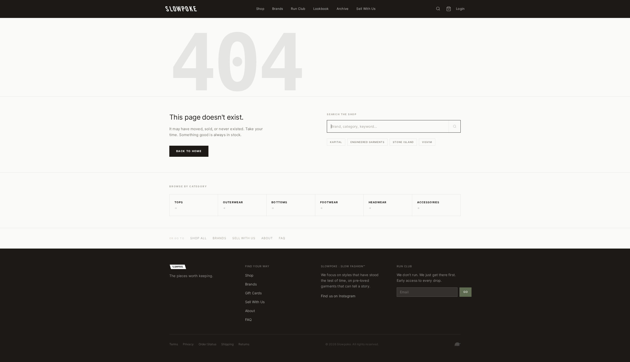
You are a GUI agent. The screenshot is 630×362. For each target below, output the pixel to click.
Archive (343, 9)
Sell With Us (366, 9)
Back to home (189, 151)
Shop (260, 9)
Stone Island (403, 142)
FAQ (282, 238)
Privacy (188, 344)
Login (460, 9)
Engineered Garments (367, 142)
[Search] (438, 8)
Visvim (427, 142)
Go (465, 292)
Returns (243, 344)
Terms (173, 344)
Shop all (198, 238)
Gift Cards (253, 293)
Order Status (207, 344)
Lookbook (321, 9)
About (267, 238)
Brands (277, 9)
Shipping (227, 344)
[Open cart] (448, 8)
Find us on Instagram (338, 296)
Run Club (298, 9)
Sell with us (244, 238)
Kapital (336, 142)
